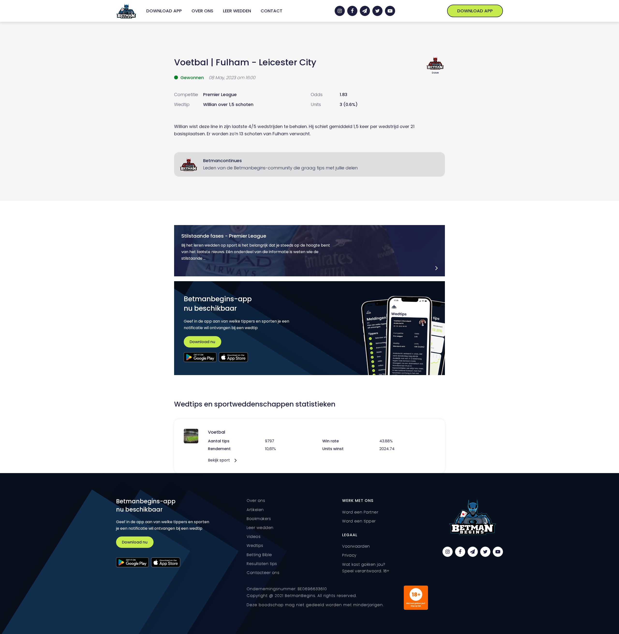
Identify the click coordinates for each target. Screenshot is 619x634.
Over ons (202, 11)
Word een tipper (359, 521)
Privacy (349, 555)
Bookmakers (259, 518)
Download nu (202, 342)
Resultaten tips (262, 563)
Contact (271, 11)
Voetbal (191, 62)
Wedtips (255, 545)
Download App (164, 11)
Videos (253, 536)
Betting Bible (259, 555)
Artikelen (255, 510)
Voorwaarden (356, 546)
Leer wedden (237, 11)
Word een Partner (360, 512)
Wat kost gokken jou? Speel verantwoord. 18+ (365, 568)
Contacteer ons (263, 572)
